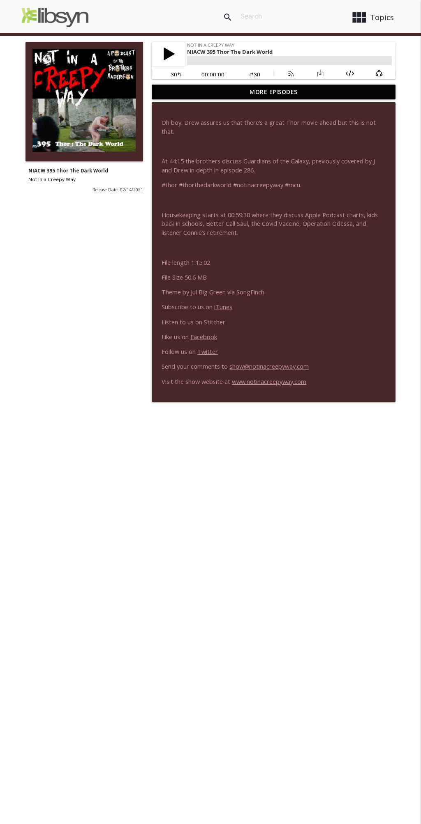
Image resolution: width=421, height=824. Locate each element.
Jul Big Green (208, 292)
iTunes (223, 307)
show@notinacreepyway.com (269, 366)
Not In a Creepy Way (52, 179)
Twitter (207, 352)
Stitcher (214, 322)
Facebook (203, 337)
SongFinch (250, 292)
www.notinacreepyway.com (269, 382)
